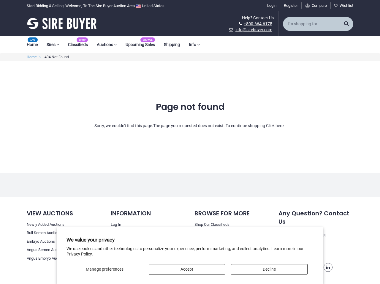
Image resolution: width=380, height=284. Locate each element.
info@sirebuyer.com (253, 29)
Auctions (105, 44)
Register (291, 5)
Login (271, 5)
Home (32, 44)
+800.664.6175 (258, 23)
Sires (51, 44)
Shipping (172, 44)
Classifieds (78, 44)
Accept (186, 269)
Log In (116, 224)
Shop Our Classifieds (211, 224)
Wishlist (346, 5)
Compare (319, 5)
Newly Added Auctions (45, 224)
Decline (269, 269)
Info (193, 44)
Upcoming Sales (140, 44)
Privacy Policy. (79, 254)
